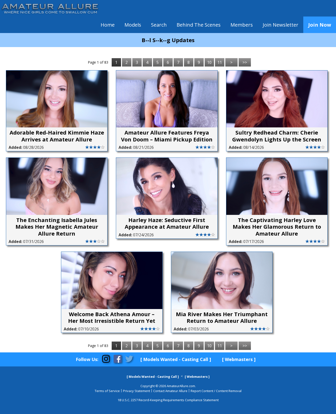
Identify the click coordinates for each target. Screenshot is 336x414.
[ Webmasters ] (239, 359)
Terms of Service (107, 391)
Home (108, 24)
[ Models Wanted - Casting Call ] (175, 359)
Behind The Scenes (199, 24)
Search (159, 24)
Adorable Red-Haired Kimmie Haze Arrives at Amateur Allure (57, 136)
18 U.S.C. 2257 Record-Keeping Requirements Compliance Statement (168, 400)
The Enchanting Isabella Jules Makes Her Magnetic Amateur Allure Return (56, 227)
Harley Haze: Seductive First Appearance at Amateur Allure (167, 223)
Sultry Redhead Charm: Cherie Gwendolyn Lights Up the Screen (276, 136)
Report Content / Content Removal (216, 391)
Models (132, 24)
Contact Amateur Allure (170, 391)
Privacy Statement (136, 391)
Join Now (319, 24)
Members (241, 24)
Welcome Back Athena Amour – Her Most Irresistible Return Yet (111, 317)
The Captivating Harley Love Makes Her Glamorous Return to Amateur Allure (277, 227)
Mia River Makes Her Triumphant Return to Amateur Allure (222, 317)
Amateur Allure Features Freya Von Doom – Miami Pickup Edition (167, 136)
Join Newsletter (280, 24)
